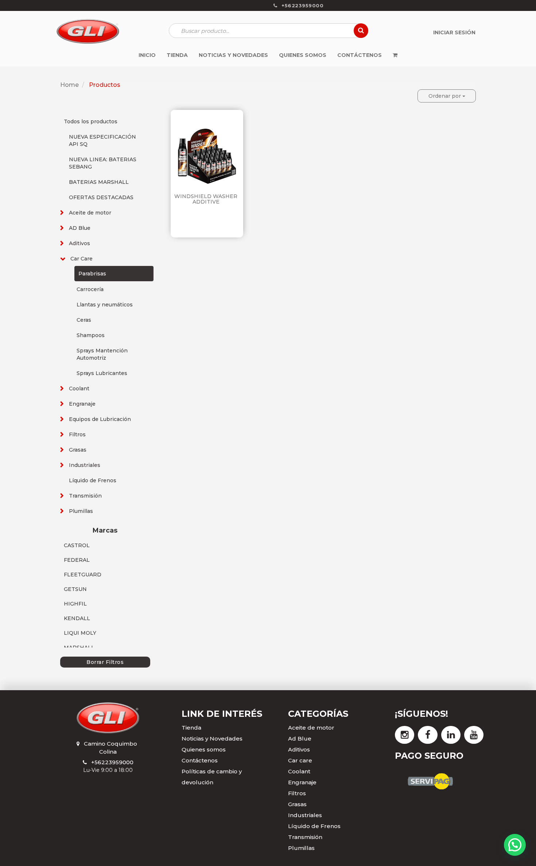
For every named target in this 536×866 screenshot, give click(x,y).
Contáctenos (200, 760)
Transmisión (85, 495)
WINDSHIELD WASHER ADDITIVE (205, 199)
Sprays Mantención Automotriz (102, 354)
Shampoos (91, 335)
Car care (300, 760)
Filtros (77, 434)
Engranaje (82, 404)
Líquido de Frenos (92, 480)
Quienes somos (204, 749)
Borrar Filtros (105, 662)
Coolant (79, 388)
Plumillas (81, 511)
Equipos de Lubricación (100, 419)
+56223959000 (112, 762)
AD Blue (79, 228)
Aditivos (79, 243)
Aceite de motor (90, 212)
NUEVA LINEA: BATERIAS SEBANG (102, 163)
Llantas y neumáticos (105, 304)
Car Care (81, 258)
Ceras (84, 320)
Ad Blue (299, 738)
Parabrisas (92, 273)
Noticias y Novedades (212, 738)
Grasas (77, 449)
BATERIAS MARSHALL (99, 182)
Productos (104, 84)
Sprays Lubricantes (102, 373)
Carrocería (90, 289)
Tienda (191, 727)
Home (69, 84)
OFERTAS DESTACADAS (101, 197)
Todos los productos (90, 121)
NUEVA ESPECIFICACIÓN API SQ (102, 140)
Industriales (84, 465)
